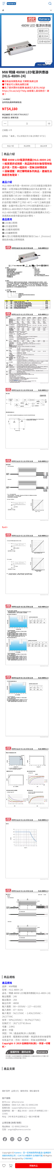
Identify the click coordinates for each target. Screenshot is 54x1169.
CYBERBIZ (28, 1158)
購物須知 (24, 1090)
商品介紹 (10, 146)
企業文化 (15, 1090)
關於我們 (6, 1090)
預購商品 (33, 1165)
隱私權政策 (34, 1090)
